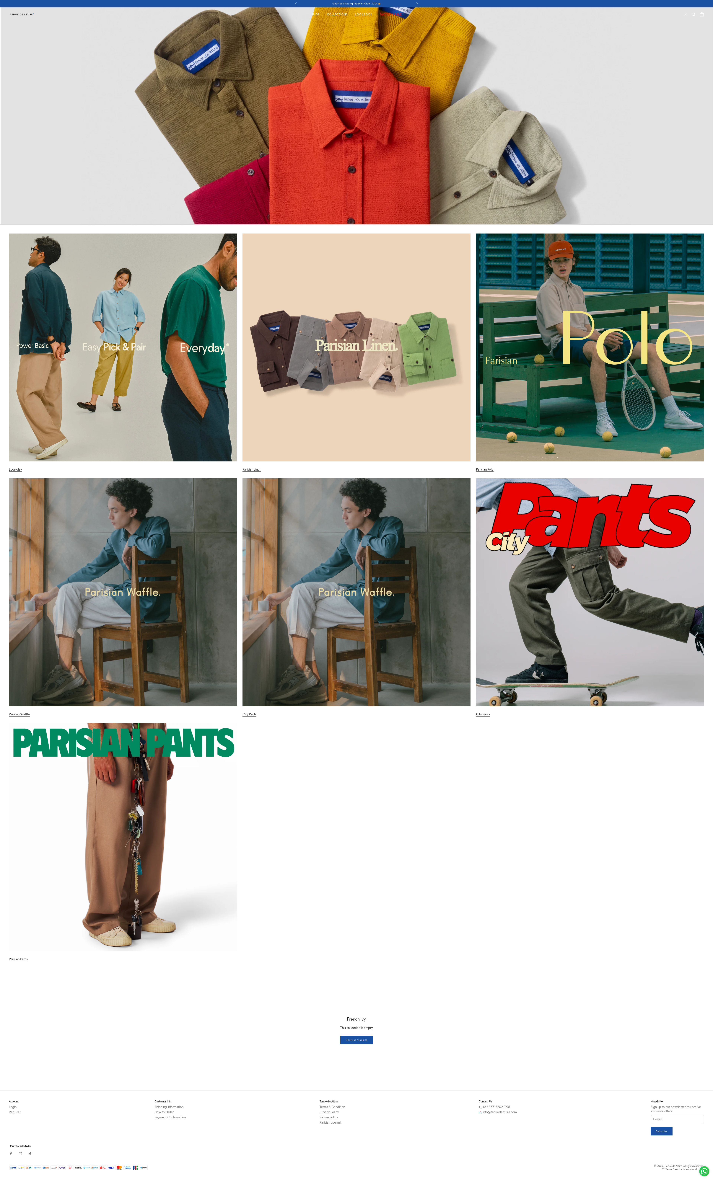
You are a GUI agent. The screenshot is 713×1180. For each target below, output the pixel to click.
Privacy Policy (329, 1112)
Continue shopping (356, 1039)
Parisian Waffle (19, 714)
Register (15, 1112)
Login (13, 1107)
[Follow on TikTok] (30, 1153)
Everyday (15, 469)
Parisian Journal (330, 1122)
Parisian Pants (18, 959)
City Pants (249, 714)
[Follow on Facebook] (11, 1153)
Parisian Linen (251, 469)
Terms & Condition (332, 1107)
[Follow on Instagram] (20, 1153)
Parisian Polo (485, 469)
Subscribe (661, 1131)
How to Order (164, 1112)
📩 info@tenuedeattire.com (498, 1112)
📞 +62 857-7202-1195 (494, 1107)
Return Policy (329, 1117)
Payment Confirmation (170, 1117)
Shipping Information (168, 1107)
